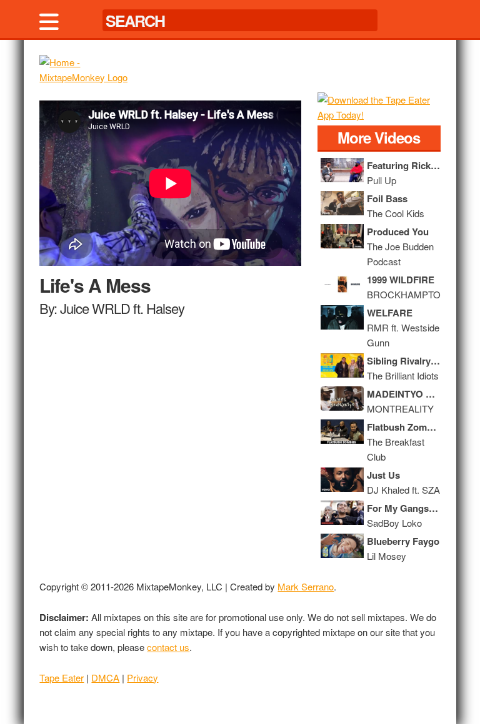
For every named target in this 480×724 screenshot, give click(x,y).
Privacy (142, 677)
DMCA (105, 677)
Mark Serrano (306, 586)
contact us (168, 646)
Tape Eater (61, 677)
